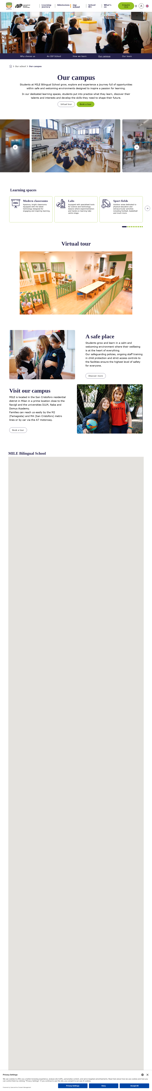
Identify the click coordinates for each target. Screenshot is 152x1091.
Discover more (95, 376)
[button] (141, 6)
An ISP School (54, 56)
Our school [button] (76, 6)
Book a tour (85, 104)
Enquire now (126, 6)
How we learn (79, 56)
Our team (127, 56)
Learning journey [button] (46, 6)
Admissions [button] (63, 5)
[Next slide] (136, 147)
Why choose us (27, 56)
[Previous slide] (15, 147)
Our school (20, 66)
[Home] (18, 5)
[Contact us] (136, 6)
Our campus (104, 56)
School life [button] (91, 6)
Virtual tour (66, 104)
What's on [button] (108, 6)
